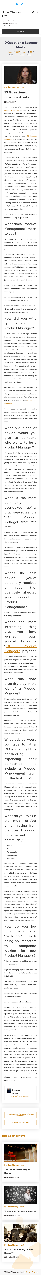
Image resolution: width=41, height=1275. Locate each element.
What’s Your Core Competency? (20, 1211)
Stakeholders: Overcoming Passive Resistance (21, 1115)
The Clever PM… (11, 14)
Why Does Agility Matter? (20, 1122)
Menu (22, 31)
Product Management (14, 87)
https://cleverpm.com (20, 1096)
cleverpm (16, 1090)
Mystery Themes (31, 1272)
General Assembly (11, 110)
